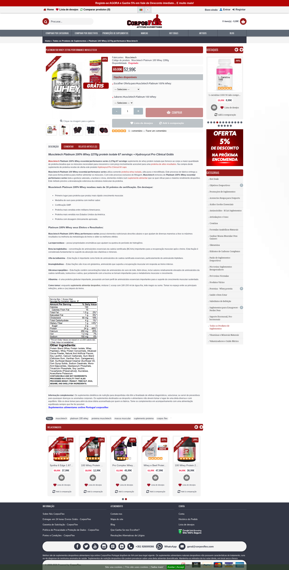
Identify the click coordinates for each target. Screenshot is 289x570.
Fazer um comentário (156, 131)
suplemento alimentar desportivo (85, 285)
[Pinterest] (113, 546)
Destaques (212, 50)
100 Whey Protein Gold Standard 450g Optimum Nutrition (93, 465)
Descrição (53, 146)
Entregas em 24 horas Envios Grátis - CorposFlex (67, 519)
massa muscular (123, 418)
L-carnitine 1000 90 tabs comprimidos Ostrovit (225, 95)
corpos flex (162, 418)
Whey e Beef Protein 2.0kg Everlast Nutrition (156, 465)
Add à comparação (173, 123)
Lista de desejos (143, 123)
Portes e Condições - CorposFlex (59, 535)
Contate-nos (116, 514)
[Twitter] (86, 546)
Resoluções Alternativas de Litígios (128, 535)
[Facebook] (78, 546)
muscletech (61, 418)
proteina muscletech (101, 418)
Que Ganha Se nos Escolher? (125, 530)
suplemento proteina (144, 418)
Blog (113, 524)
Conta (181, 514)
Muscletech (130, 57)
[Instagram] (104, 546)
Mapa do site (117, 519)
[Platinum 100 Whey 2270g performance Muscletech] (52, 129)
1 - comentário (135, 131)
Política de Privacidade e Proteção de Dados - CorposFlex (71, 530)
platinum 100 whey (79, 418)
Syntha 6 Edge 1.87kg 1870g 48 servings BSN (62, 465)
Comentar (68, 146)
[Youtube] (95, 546)
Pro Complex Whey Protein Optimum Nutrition (124, 465)
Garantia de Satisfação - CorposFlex (60, 524)
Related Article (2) (87, 146)
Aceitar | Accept (176, 567)
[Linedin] (122, 546)
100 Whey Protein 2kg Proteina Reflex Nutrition (187, 465)
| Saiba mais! (156, 567)
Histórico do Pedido (188, 519)
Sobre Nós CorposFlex (54, 514)
